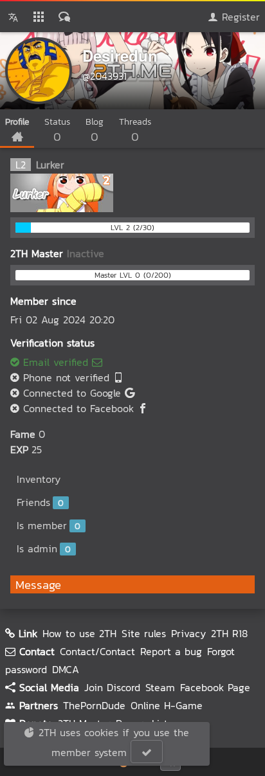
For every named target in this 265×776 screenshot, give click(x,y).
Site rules (144, 633)
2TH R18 (229, 633)
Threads (135, 130)
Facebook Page (215, 687)
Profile (17, 122)
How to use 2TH (79, 633)
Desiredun (120, 55)
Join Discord (112, 687)
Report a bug (171, 651)
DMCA (65, 669)
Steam (160, 687)
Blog (95, 130)
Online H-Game (167, 705)
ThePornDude (94, 705)
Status (57, 130)
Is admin (44, 548)
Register (239, 16)
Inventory (38, 479)
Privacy (188, 633)
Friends (40, 502)
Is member (48, 525)
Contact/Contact (97, 651)
